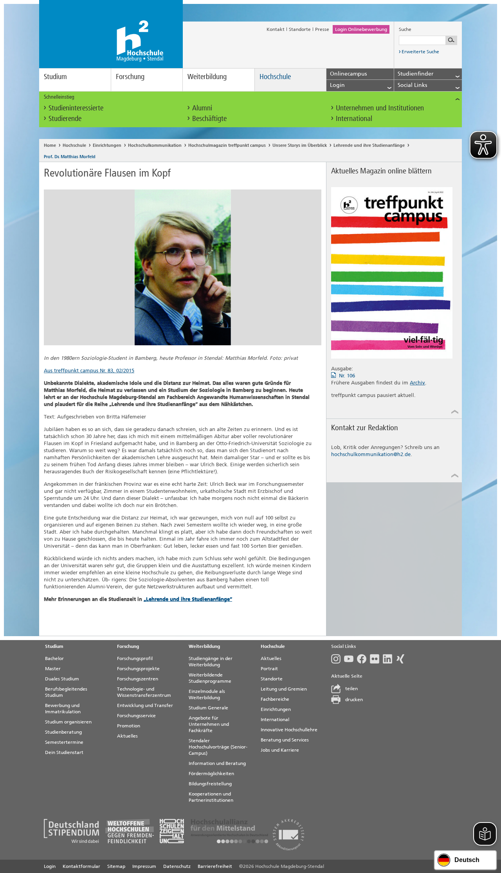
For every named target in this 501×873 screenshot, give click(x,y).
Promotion (128, 726)
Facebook (363, 659)
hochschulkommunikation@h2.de (371, 454)
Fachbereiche (275, 699)
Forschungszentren (137, 679)
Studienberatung (63, 732)
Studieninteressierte (76, 107)
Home (50, 145)
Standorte (300, 29)
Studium (55, 76)
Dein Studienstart (64, 752)
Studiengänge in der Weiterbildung (210, 661)
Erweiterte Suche (420, 51)
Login (50, 866)
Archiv (417, 383)
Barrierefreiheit (215, 866)
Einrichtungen (107, 145)
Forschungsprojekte (138, 668)
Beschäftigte (209, 118)
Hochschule (275, 76)
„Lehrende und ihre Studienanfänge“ (188, 599)
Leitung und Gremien (284, 689)
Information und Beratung (217, 763)
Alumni (202, 107)
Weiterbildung (207, 76)
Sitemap (116, 866)
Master (53, 668)
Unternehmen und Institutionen (380, 107)
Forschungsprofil (135, 658)
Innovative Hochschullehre (289, 729)
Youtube (350, 659)
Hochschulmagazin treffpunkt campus (227, 145)
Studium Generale (208, 708)
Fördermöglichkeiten (211, 773)
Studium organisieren (68, 722)
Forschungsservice (136, 715)
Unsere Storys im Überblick (299, 145)
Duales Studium (62, 679)
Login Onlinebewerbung (361, 29)
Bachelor (54, 658)
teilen (351, 688)
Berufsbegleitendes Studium (66, 692)
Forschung (130, 76)
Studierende (65, 118)
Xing (402, 659)
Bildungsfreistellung (210, 783)
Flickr (376, 659)
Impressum (144, 866)
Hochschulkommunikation (155, 145)
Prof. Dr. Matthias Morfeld (70, 156)
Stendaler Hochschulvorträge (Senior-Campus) (218, 747)
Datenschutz (177, 866)
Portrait (269, 668)
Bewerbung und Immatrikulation (63, 708)
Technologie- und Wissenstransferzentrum (144, 692)
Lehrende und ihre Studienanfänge (369, 145)
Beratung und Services (285, 740)
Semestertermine (64, 742)
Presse (322, 29)
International (354, 118)
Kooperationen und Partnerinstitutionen (211, 797)
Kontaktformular (81, 866)
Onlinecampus (348, 73)
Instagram (337, 659)
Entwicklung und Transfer (145, 705)
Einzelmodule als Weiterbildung (207, 694)
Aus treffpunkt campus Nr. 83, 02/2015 (89, 370)
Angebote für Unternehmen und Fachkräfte (209, 724)
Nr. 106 (347, 376)
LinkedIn (389, 659)
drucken (354, 699)
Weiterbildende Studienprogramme (210, 678)
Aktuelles (127, 736)
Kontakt (276, 29)
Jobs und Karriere (280, 750)
